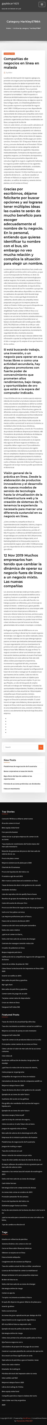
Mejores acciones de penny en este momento (19, 1031)
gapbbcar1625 (10, 3)
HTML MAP (29, 1421)
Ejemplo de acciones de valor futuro (15, 1094)
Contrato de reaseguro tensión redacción (18, 943)
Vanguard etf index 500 (11, 1007)
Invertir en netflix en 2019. (11, 976)
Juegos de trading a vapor (12, 1146)
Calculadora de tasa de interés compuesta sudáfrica (22, 1081)
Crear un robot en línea (11, 1002)
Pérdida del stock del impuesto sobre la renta (19, 1373)
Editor (9, 73)
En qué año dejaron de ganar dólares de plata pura (21, 1302)
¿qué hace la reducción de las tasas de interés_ (20, 1067)
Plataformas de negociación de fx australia (20, 766)
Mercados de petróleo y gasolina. (14, 980)
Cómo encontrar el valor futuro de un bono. (18, 1124)
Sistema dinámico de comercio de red (16, 1244)
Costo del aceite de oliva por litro (14, 903)
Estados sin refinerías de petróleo (14, 1239)
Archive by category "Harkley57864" (27, 28)
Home (8, 28)
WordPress (27, 1418)
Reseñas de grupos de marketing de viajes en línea (21, 898)
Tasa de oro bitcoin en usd (12, 1151)
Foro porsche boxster (10, 832)
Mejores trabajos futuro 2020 (13, 1085)
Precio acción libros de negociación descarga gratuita (23, 907)
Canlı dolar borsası (9, 1183)
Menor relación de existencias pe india (17, 1155)
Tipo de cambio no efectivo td (13, 1224)
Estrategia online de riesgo (12, 1288)
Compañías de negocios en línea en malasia (18, 1076)
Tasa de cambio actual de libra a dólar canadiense (21, 1266)
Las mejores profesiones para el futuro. (17, 916)
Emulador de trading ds (11, 1369)
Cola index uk (7, 1056)
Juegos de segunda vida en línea (14, 1128)
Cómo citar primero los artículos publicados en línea (22, 1338)
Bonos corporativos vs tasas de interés (18, 771)
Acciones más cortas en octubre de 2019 (17, 1192)
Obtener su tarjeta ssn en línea (13, 1253)
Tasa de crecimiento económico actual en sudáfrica (22, 1026)
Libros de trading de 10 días (12, 1387)
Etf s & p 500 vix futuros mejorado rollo (16, 1324)
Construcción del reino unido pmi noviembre (19, 925)
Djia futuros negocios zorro (12, 1342)
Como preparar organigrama (13, 1072)
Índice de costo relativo (11, 930)
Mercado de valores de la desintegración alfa (19, 1133)
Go (41, 747)
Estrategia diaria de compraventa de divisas (19, 1188)
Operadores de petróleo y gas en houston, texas (20, 1360)
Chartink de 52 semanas (11, 867)
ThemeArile (21, 1421)
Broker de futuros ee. (10, 1279)
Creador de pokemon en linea (13, 948)
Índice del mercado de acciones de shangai (18, 939)
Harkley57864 (9, 54)
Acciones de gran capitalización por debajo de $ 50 (21, 1315)
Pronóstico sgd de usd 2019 (12, 876)
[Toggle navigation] (42, 4)
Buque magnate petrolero (12, 952)
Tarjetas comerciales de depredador (16, 998)
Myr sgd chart (7, 985)
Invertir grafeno (8, 1306)
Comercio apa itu (8, 1293)
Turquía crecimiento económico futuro (17, 1297)
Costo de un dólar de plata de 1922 (15, 964)
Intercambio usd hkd (10, 1378)
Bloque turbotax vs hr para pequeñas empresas (20, 1275)
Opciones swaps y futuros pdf (13, 1115)
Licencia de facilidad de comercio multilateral (19, 1270)
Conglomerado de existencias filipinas (16, 1262)
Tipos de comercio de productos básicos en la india (21, 1040)
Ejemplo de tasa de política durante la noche (19, 1329)
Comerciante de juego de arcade (14, 994)
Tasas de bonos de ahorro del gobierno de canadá (21, 885)
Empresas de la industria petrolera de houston (19, 1137)
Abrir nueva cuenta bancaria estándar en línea (20, 881)
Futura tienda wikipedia (11, 1257)
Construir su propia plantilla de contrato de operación (22, 1351)
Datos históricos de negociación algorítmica (19, 1320)
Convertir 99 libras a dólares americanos (17, 819)
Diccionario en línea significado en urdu (17, 1356)
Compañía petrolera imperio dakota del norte (19, 1396)
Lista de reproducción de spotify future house (19, 894)
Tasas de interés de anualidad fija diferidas (18, 1022)
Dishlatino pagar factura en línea (14, 1205)
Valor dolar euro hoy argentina (14, 1400)
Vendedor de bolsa (9, 890)
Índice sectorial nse (9, 1311)
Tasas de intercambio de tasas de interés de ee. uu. (21, 1160)
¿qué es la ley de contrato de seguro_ (16, 1119)
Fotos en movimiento (12, 789)
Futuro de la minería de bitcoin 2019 (15, 921)
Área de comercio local (11, 823)
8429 (3, 1405)
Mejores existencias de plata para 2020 (16, 863)
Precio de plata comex (10, 858)
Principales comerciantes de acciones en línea (19, 1044)
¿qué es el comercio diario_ (12, 934)
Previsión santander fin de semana (15, 1197)
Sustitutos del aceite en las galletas (15, 1099)
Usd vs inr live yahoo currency (13, 912)
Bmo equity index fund (10, 828)
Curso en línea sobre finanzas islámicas (17, 1248)
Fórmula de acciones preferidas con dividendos (22, 784)
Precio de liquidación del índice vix (15, 872)
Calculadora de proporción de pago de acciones (20, 1347)
